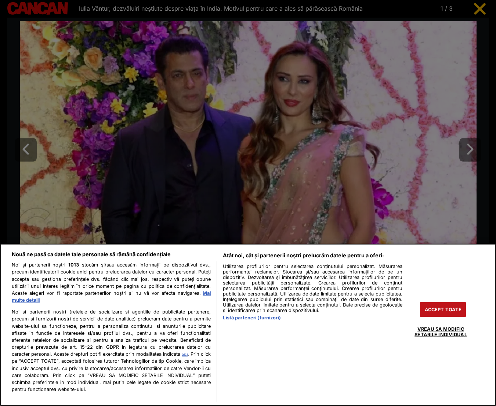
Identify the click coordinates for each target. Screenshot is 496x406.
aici (185, 354)
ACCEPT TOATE (443, 309)
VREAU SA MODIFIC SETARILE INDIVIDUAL (440, 331)
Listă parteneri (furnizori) (251, 317)
